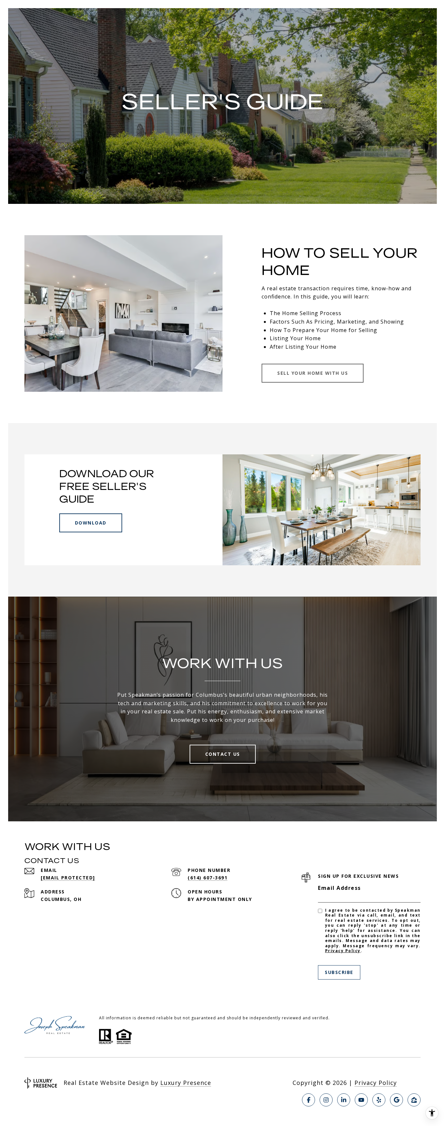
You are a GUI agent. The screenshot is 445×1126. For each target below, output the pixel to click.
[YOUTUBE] (361, 1099)
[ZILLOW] (414, 1099)
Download (91, 523)
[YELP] (378, 1099)
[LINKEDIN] (343, 1099)
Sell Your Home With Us (312, 373)
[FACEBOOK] (308, 1099)
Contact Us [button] (222, 754)
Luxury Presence (185, 1083)
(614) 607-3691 (207, 878)
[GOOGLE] (396, 1099)
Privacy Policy (343, 950)
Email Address (339, 887)
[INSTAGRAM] (326, 1099)
